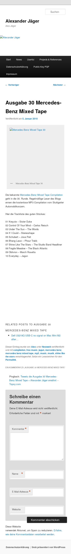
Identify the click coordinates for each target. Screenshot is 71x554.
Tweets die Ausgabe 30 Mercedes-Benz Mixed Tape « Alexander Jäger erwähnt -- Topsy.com (34, 380)
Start (8, 59)
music (43, 353)
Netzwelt (46, 346)
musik (51, 353)
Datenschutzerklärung (17, 66)
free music (32, 350)
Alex (33, 346)
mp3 (37, 353)
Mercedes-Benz (28, 194)
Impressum (11, 73)
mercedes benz (53, 350)
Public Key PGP (41, 66)
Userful (30, 59)
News (19, 59)
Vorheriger (12, 84)
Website (16, 509)
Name (17, 474)
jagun (41, 350)
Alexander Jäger (22, 21)
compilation (19, 350)
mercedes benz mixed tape (19, 353)
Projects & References (51, 59)
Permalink (10, 359)
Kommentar (19, 429)
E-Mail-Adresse (21, 492)
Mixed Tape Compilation (50, 194)
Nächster (59, 84)
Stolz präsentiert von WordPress (48, 547)
